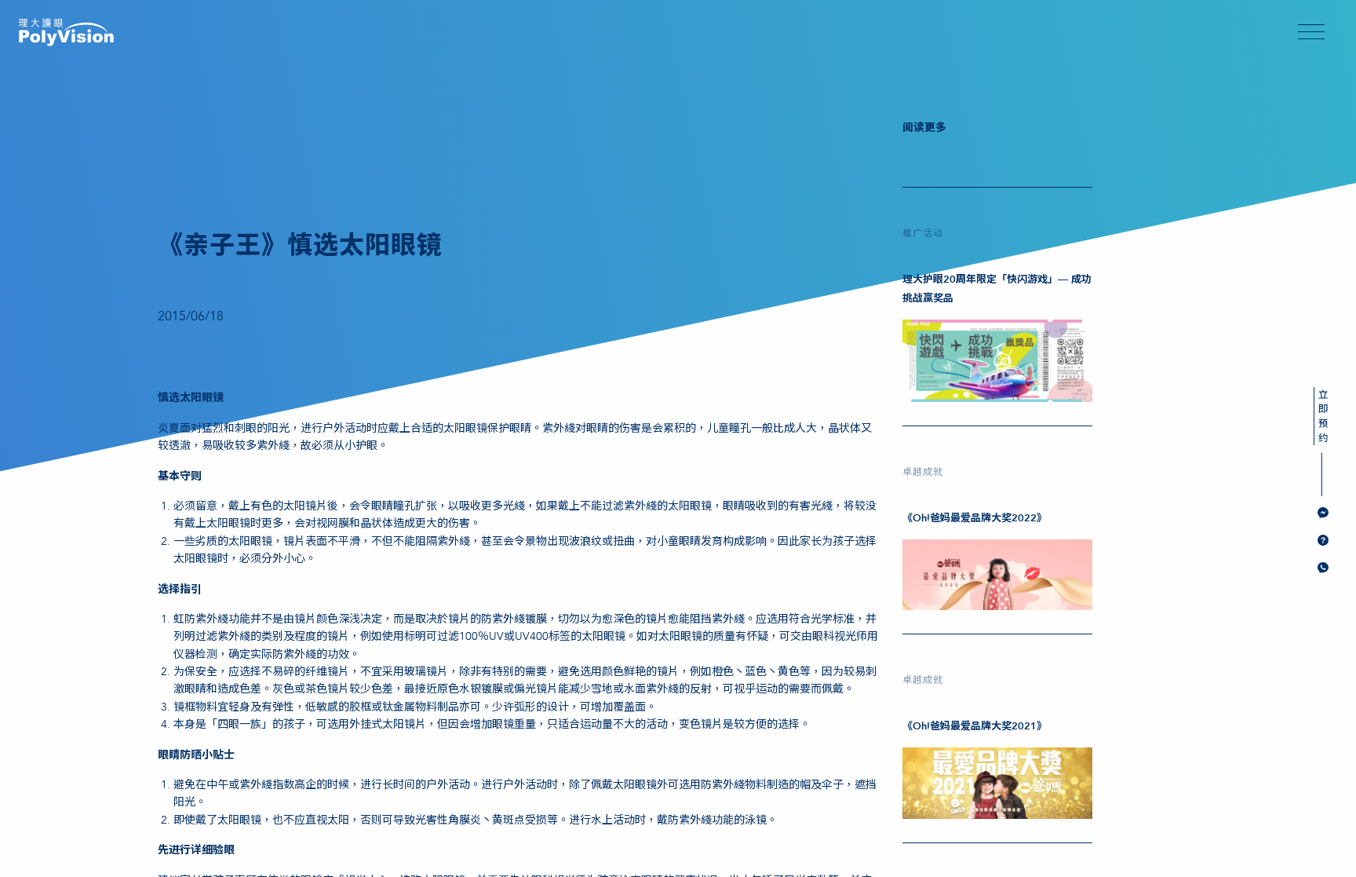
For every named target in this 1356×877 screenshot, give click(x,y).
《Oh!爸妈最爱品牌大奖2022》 (974, 518)
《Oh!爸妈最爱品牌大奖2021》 (974, 726)
